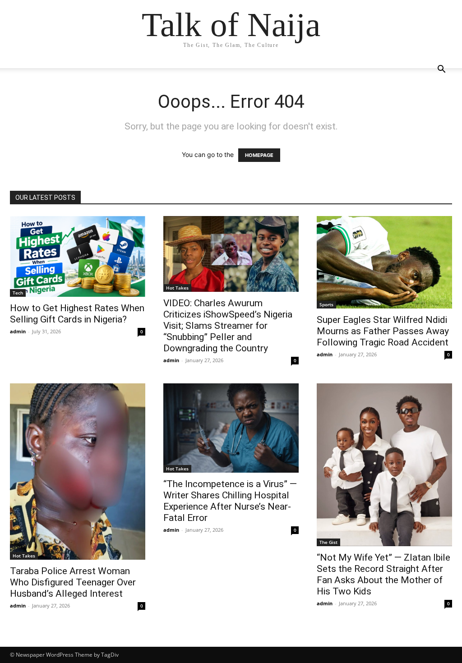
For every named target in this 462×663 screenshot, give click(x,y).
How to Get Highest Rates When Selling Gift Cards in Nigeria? (77, 314)
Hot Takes (177, 288)
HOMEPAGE (259, 155)
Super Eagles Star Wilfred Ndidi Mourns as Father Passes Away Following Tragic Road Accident (383, 331)
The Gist (328, 542)
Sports (326, 304)
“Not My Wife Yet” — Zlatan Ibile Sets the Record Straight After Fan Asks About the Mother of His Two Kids (383, 574)
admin (18, 331)
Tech (18, 293)
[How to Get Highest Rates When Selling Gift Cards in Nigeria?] (77, 256)
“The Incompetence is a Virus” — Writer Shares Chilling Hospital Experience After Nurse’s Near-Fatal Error (230, 501)
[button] (441, 70)
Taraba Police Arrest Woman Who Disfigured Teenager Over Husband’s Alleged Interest (73, 582)
